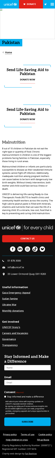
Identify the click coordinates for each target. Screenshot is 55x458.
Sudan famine (10, 298)
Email (7, 377)
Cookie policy (45, 434)
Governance (9, 339)
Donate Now (27, 79)
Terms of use (27, 434)
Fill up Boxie (43, 439)
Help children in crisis (17, 439)
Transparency (10, 345)
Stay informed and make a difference (25, 396)
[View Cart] (45, 4)
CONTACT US (28, 238)
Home (8, 52)
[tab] (7, 52)
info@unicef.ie (15, 267)
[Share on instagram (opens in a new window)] (27, 249)
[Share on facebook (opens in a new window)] (12, 249)
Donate (31, 4)
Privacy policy (10, 434)
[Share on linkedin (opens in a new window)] (20, 249)
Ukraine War (9, 304)
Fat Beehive (31, 453)
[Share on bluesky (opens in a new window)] (42, 249)
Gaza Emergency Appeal (16, 292)
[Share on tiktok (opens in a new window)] (35, 249)
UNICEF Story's (11, 327)
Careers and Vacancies (15, 333)
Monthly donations (13, 310)
